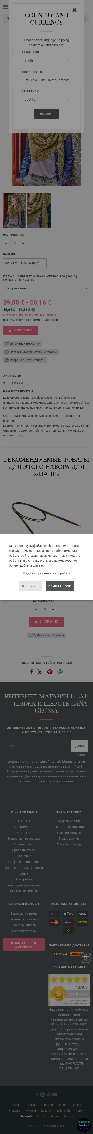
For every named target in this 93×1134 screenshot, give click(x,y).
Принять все (59, 586)
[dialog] (46, 567)
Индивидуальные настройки (46, 573)
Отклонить (31, 586)
